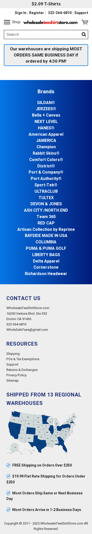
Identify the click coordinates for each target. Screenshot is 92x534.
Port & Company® (46, 172)
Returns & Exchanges (22, 369)
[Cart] (84, 22)
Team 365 (46, 217)
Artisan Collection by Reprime (46, 229)
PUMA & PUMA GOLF (46, 248)
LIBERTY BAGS (46, 255)
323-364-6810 (60, 13)
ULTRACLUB (46, 191)
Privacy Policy (16, 375)
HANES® (46, 128)
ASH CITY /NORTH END (46, 210)
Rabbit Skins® (46, 153)
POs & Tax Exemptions (22, 359)
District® (46, 166)
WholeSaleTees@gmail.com (27, 329)
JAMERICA (46, 140)
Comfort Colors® (46, 160)
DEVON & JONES (46, 204)
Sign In (20, 13)
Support (81, 13)
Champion (46, 147)
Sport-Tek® (45, 185)
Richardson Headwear (46, 274)
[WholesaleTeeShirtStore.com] (50, 22)
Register (36, 13)
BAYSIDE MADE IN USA (46, 235)
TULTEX (46, 198)
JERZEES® (46, 109)
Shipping (13, 353)
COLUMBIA (46, 242)
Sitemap (12, 380)
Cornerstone (46, 267)
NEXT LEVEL (46, 121)
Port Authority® (46, 178)
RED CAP (46, 223)
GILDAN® (46, 103)
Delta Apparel (46, 261)
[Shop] (7, 22)
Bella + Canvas (46, 115)
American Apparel (46, 134)
